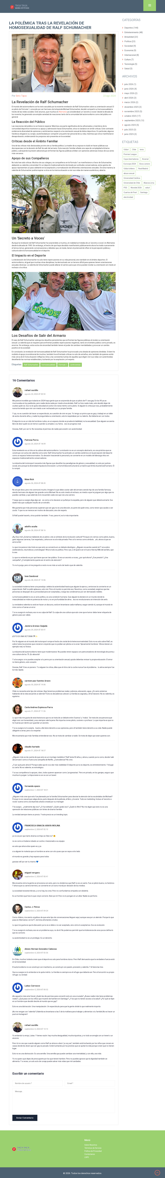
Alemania (63, 112)
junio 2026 (130, 89)
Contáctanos (89, 1154)
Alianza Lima (149, 183)
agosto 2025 (131, 125)
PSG (125, 188)
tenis (142, 149)
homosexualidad (48, 365)
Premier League (130, 154)
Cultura (129, 59)
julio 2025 (130, 129)
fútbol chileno (129, 169)
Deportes (131, 28)
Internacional (131, 55)
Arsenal (145, 159)
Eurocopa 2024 (130, 164)
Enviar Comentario (24, 1118)
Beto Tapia (21, 95)
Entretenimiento (133, 32)
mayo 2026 (130, 93)
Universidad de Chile (132, 183)
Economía (130, 50)
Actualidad (131, 37)
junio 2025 (130, 134)
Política (129, 41)
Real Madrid (143, 169)
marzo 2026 (131, 102)
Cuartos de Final (130, 192)
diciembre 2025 (133, 107)
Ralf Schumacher (31, 365)
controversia (75, 365)
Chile (134, 149)
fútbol (126, 149)
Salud (128, 68)
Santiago (144, 192)
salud (147, 188)
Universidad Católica (132, 178)
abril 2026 (130, 98)
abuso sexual (129, 173)
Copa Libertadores (131, 159)
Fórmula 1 (63, 365)
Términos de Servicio (92, 1148)
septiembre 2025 (134, 120)
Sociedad (130, 46)
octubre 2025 (132, 116)
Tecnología (130, 64)
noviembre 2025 (133, 111)
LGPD (86, 1157)
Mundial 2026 (136, 188)
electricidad (128, 197)
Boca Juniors (144, 164)
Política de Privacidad (93, 1151)
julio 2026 (130, 84)
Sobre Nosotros (90, 1145)
